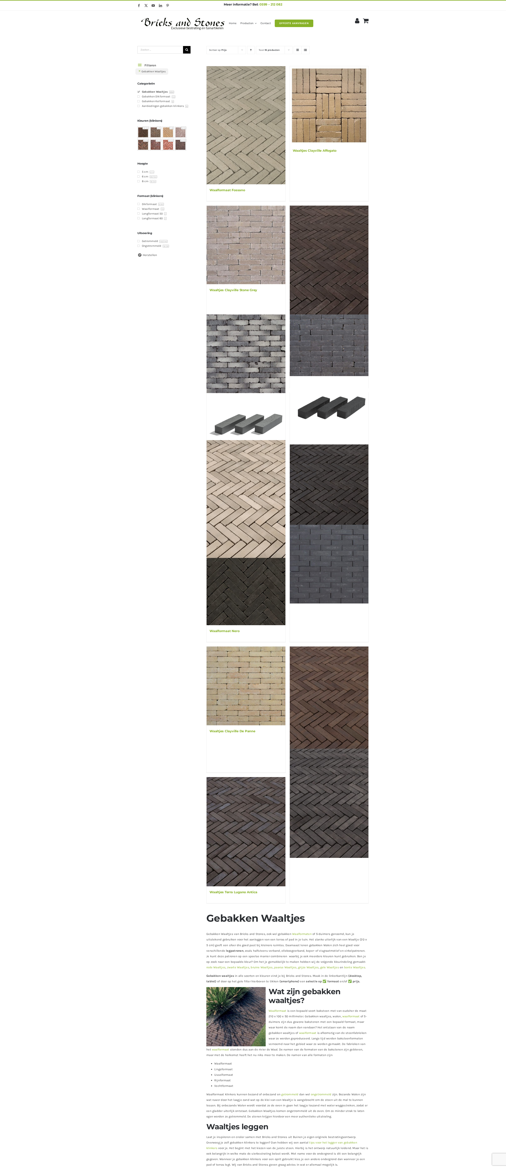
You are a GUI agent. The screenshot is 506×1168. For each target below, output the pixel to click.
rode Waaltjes (216, 967)
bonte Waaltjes (354, 967)
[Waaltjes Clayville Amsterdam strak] (329, 564)
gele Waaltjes (329, 967)
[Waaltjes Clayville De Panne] (246, 686)
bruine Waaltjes (262, 967)
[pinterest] (167, 5)
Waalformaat (277, 1011)
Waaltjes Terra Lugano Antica (233, 892)
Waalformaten (302, 934)
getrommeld (289, 1094)
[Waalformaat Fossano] (246, 125)
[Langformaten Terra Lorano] (246, 422)
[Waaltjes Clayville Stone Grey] (246, 245)
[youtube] (153, 5)
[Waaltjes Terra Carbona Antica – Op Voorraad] (329, 499)
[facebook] (139, 5)
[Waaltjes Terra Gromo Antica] (246, 499)
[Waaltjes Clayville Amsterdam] (329, 353)
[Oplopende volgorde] (251, 50)
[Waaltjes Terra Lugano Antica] (246, 831)
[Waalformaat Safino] (329, 260)
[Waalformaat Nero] (246, 586)
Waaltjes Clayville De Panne (232, 731)
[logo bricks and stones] (183, 16)
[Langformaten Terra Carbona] (329, 405)
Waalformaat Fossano (227, 190)
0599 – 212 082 (270, 4)
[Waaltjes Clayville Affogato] (329, 105)
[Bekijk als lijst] (305, 50)
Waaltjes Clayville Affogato (315, 150)
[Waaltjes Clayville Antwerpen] (246, 353)
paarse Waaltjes (285, 967)
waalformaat (351, 1016)
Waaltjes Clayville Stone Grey (233, 290)
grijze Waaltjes (308, 967)
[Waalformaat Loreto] (329, 701)
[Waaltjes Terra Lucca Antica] (329, 803)
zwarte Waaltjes (238, 967)
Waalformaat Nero (224, 631)
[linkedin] (160, 5)
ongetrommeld (321, 1094)
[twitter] (146, 5)
